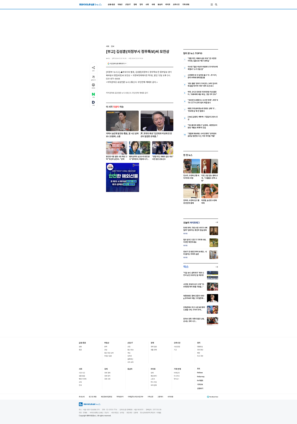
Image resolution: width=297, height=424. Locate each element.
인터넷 (130, 356)
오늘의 (191, 222)
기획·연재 (185, 4)
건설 (105, 350)
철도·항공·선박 (109, 353)
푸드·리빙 (154, 382)
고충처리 (160, 397)
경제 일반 (154, 347)
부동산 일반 (108, 356)
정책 (105, 347)
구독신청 (150, 397)
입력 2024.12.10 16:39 (119, 58)
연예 (152, 373)
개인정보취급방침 (106, 397)
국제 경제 (107, 373)
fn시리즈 (177, 376)
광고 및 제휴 (93, 397)
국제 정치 (107, 376)
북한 (198, 353)
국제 (153, 4)
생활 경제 (154, 350)
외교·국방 (200, 356)
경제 (135, 4)
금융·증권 (111, 4)
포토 (198, 369)
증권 (80, 350)
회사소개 (81, 397)
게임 (129, 353)
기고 (175, 350)
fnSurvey (200, 377)
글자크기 (93, 80)
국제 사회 (107, 379)
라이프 (167, 4)
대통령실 (200, 347)
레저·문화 (154, 385)
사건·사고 (82, 373)
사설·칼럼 (177, 347)
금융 (80, 347)
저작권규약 (119, 397)
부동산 (120, 4)
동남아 (160, 4)
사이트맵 (170, 397)
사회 (147, 4)
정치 (141, 4)
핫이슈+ (176, 379)
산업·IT (128, 4)
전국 (112, 46)
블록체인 (130, 359)
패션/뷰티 (154, 376)
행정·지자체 (82, 379)
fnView (200, 373)
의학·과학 (131, 362)
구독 (93, 97)
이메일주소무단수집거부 (135, 397)
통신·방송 (131, 350)
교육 (80, 382)
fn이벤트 (200, 380)
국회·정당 (200, 350)
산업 (129, 347)
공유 (93, 71)
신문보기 (200, 388)
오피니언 (176, 4)
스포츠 (153, 379)
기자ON (200, 384)
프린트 (93, 88)
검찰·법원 (82, 376)
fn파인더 (177, 373)
